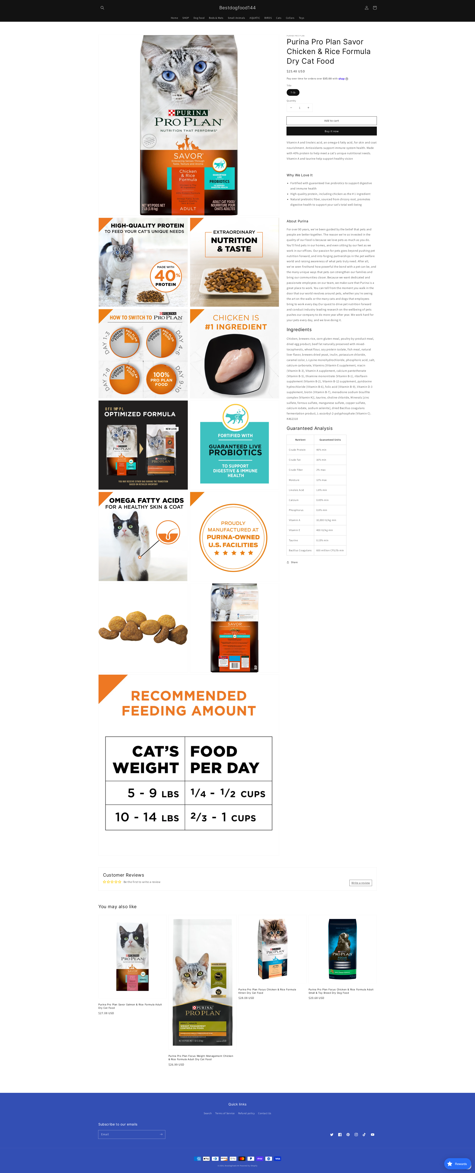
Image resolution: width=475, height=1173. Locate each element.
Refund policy (246, 1113)
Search (208, 1113)
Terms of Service (225, 1113)
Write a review (360, 883)
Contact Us (264, 1113)
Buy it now (332, 131)
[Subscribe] (161, 1134)
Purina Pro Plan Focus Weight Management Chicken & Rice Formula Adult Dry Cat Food (200, 1057)
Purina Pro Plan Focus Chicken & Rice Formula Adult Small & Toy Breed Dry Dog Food (341, 991)
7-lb (293, 92)
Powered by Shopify (249, 1165)
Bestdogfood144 (232, 1165)
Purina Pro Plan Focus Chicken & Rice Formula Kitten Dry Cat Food (267, 991)
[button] (102, 8)
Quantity (291, 100)
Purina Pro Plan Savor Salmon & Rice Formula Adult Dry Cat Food (130, 1006)
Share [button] (294, 562)
